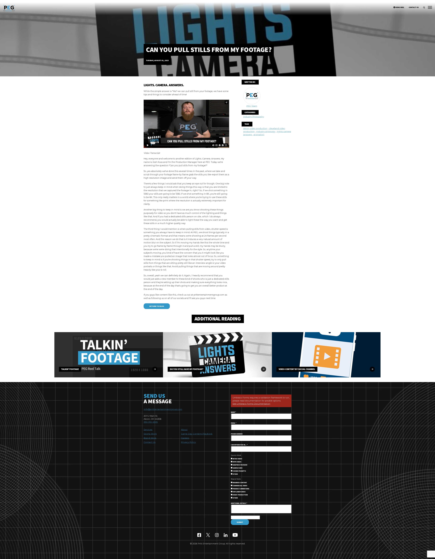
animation (259, 134)
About (184, 429)
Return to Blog (156, 306)
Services (148, 429)
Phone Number (237, 434)
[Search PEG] (424, 7)
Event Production (240, 495)
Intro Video (237, 459)
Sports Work (150, 434)
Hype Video (236, 462)
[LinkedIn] (225, 535)
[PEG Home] (9, 8)
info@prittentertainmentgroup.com (163, 409)
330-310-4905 (151, 422)
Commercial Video (239, 486)
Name (233, 412)
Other (235, 474)
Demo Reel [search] (399, 7)
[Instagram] (217, 535)
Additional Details (239, 503)
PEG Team (251, 106)
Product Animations (240, 489)
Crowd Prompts (239, 471)
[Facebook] (199, 535)
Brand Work (150, 438)
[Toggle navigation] (430, 8)
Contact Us (150, 442)
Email (233, 423)
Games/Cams (237, 468)
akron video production (255, 128)
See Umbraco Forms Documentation (251, 404)
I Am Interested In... (239, 445)
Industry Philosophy (253, 116)
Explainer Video (238, 492)
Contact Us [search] (414, 7)
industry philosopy (265, 131)
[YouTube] (235, 535)
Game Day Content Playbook (197, 434)
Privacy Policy (188, 442)
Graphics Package (239, 465)
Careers (185, 438)
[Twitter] (208, 535)
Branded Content (239, 483)
